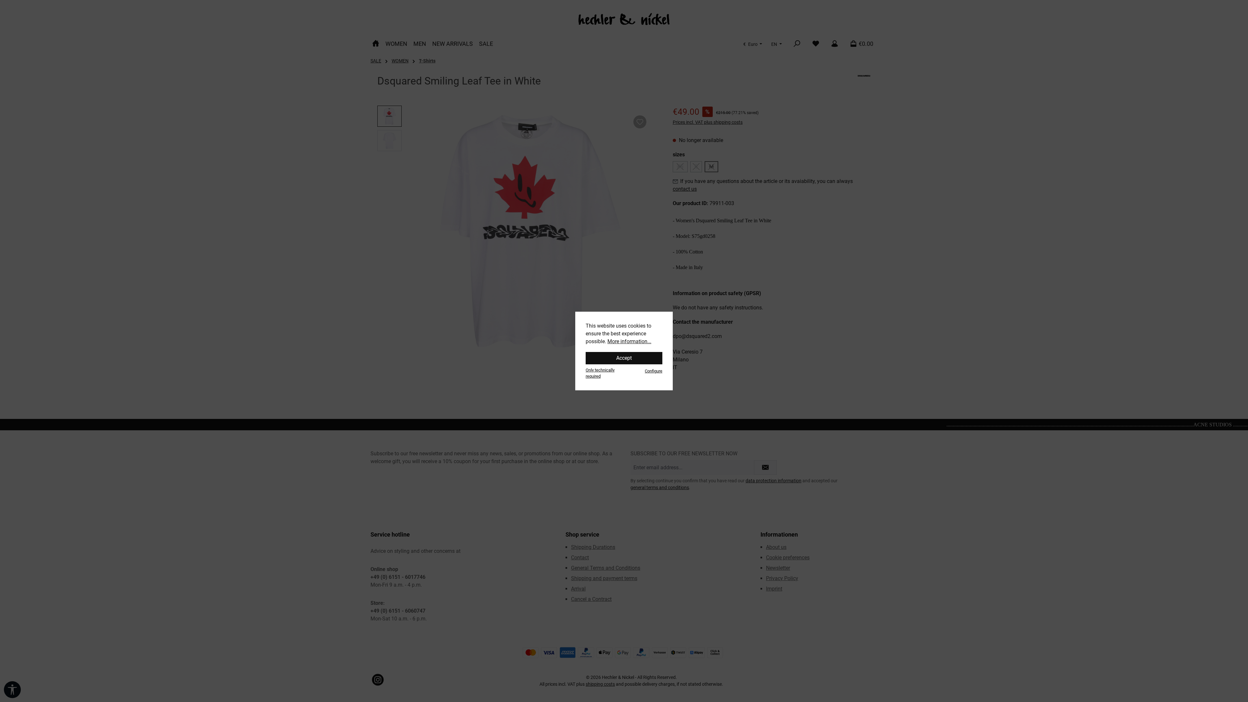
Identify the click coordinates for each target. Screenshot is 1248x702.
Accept (624, 358)
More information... (629, 341)
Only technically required (600, 373)
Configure (653, 371)
